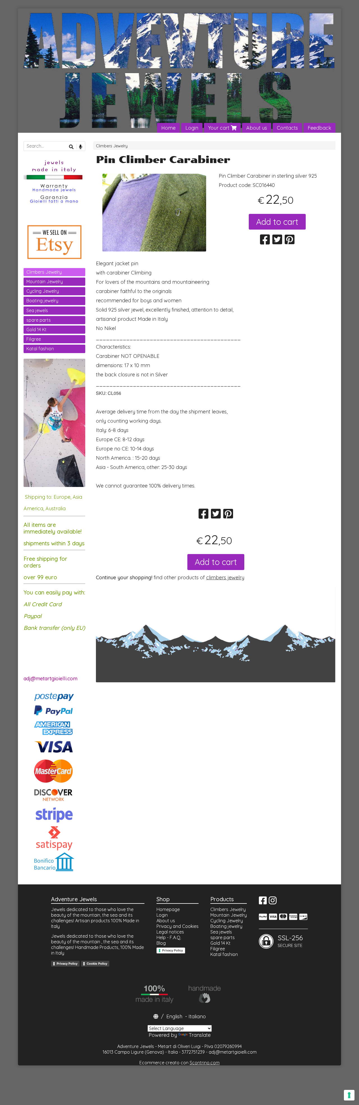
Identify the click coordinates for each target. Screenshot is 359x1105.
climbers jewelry (225, 577)
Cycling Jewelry (42, 291)
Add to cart (277, 221)
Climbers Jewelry (112, 145)
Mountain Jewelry (44, 281)
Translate (200, 1035)
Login (191, 128)
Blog (161, 943)
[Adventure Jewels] (179, 70)
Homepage (168, 909)
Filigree (33, 339)
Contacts (287, 128)
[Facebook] (263, 902)
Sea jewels (37, 310)
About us (256, 128)
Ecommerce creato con (179, 1062)
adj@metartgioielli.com (233, 1052)
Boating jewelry (42, 300)
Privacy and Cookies (178, 926)
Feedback (319, 128)
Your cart (219, 128)
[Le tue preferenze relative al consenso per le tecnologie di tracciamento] (349, 1095)
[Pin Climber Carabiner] (154, 212)
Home (168, 128)
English (174, 1016)
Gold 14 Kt (36, 329)
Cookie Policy (97, 964)
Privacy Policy (67, 964)
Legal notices (170, 932)
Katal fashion (40, 348)
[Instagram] (273, 902)
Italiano (197, 1016)
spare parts (38, 320)
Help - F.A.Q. (169, 937)
